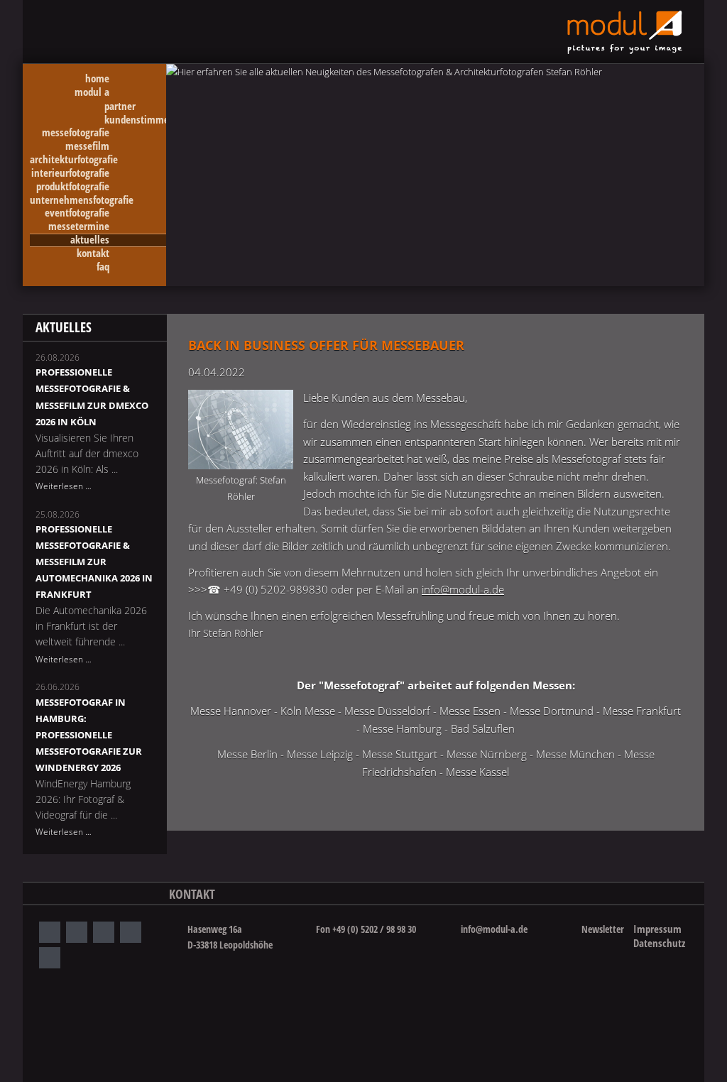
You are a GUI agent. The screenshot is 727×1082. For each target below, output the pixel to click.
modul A (92, 92)
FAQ (103, 267)
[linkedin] (76, 932)
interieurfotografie (70, 173)
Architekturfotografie (74, 160)
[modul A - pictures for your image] (624, 50)
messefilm (87, 146)
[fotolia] (130, 932)
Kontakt (93, 254)
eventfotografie (77, 213)
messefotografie (75, 133)
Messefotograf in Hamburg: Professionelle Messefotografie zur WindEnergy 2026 (88, 735)
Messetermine (78, 227)
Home (97, 79)
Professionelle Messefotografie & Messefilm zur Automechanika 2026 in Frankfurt (94, 562)
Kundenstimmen (135, 119)
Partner (120, 106)
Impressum (657, 929)
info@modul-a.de (463, 589)
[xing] (103, 932)
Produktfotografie (72, 187)
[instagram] (49, 932)
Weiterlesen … (63, 486)
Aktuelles (89, 240)
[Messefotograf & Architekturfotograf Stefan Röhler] (240, 429)
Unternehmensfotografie (81, 200)
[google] (49, 957)
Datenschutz (659, 943)
